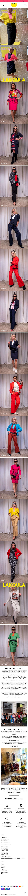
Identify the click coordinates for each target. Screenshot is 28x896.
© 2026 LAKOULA (4, 894)
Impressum (4, 869)
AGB (2, 873)
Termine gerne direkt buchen (6, 858)
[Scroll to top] (25, 892)
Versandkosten (5, 872)
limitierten (4, 811)
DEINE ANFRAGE (14, 746)
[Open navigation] (3, 5)
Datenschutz (4, 870)
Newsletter (3, 866)
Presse (2, 864)
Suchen (3, 867)
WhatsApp (19, 858)
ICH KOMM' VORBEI (14, 795)
